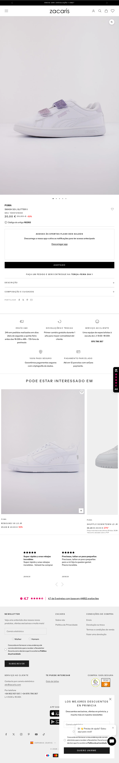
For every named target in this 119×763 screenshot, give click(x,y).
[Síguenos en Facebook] (6, 734)
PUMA (8, 205)
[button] (57, 584)
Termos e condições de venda (100, 629)
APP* (87, 4)
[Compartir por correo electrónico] (31, 300)
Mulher (18, 639)
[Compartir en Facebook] (19, 300)
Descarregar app (60, 244)
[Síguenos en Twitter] (13, 734)
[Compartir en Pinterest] (27, 300)
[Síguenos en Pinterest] (28, 734)
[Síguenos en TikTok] (43, 734)
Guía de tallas (52, 681)
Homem (35, 639)
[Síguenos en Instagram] (21, 734)
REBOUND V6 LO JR (11, 523)
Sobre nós (60, 620)
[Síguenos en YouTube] (36, 734)
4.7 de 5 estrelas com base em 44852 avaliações (73, 598)
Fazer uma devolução (96, 634)
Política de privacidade (97, 743)
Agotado (59, 265)
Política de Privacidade (66, 624)
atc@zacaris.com (13, 684)
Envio (89, 620)
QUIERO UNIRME (86, 750)
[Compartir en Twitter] (23, 300)
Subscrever (17, 663)
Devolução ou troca (95, 624)
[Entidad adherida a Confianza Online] (100, 682)
